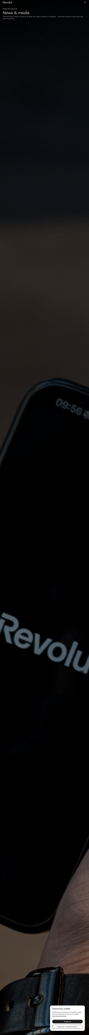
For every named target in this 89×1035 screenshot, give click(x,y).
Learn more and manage (59, 1016)
